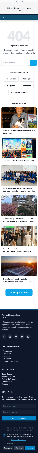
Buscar (33, 63)
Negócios (11, 86)
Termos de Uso (7, 382)
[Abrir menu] (3, 17)
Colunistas (26, 86)
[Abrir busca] (34, 17)
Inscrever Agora (19, 418)
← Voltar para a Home (19, 292)
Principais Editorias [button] (11, 346)
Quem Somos (7, 374)
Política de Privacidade (10, 379)
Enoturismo (11, 79)
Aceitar (30, 448)
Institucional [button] (8, 369)
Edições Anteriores (19, 92)
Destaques (27, 79)
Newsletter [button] (7, 392)
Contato (5, 384)
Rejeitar (19, 448)
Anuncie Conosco (8, 377)
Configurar (8, 448)
